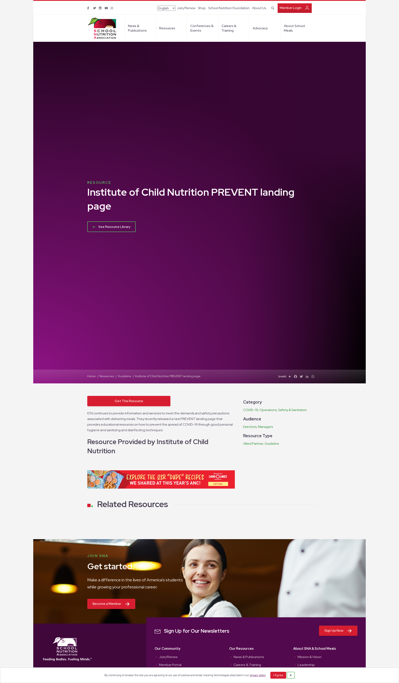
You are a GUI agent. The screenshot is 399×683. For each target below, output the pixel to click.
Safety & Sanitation (292, 410)
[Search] (272, 7)
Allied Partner (253, 443)
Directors (249, 427)
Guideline (272, 443)
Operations (268, 410)
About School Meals (294, 28)
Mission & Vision (309, 657)
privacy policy (258, 675)
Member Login (291, 8)
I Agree (278, 675)
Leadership (306, 665)
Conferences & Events (201, 28)
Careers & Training (229, 28)
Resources (167, 28)
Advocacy (260, 28)
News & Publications (137, 28)
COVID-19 (250, 410)
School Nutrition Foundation (229, 8)
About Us (259, 8)
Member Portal (170, 665)
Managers (265, 427)
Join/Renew (186, 8)
